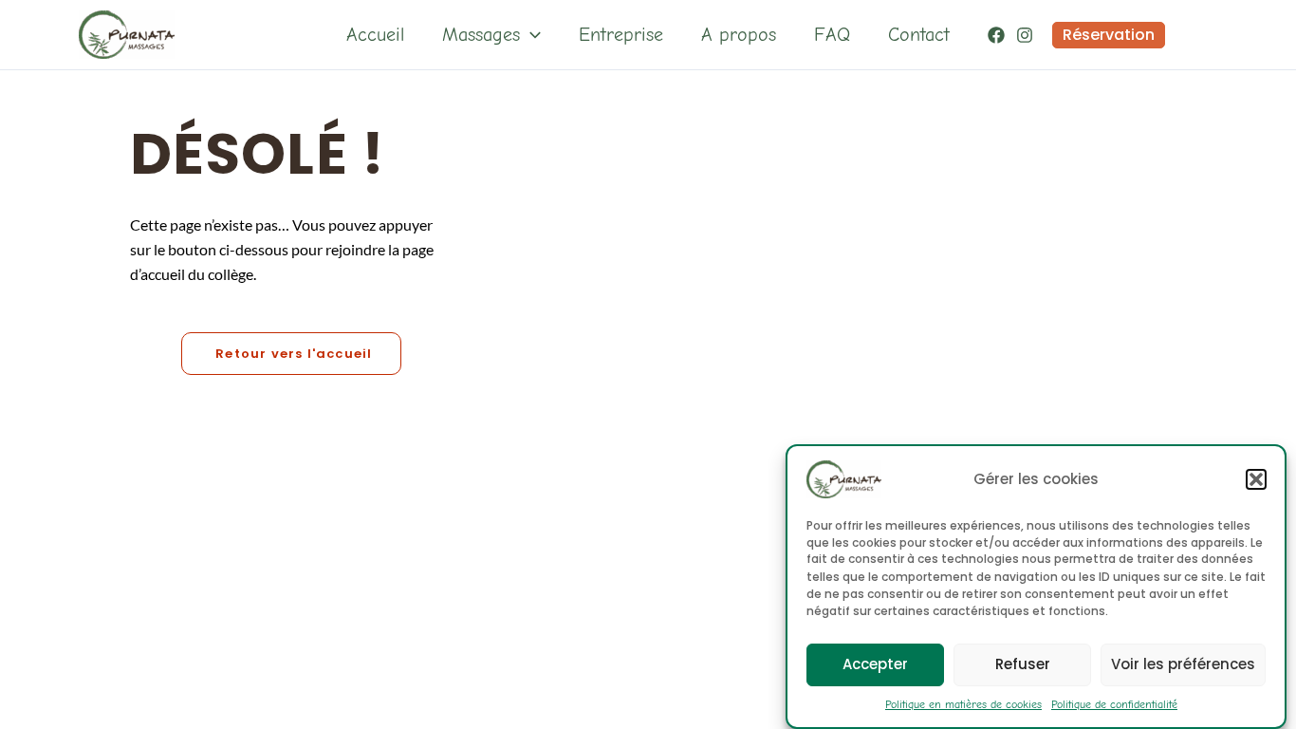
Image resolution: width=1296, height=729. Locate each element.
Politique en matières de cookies (963, 704)
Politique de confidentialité (1114, 704)
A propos (738, 35)
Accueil (375, 35)
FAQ (832, 35)
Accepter (875, 664)
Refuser (1022, 664)
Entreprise (621, 35)
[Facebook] (996, 35)
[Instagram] (1024, 35)
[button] (1256, 479)
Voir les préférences (1183, 664)
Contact (919, 35)
